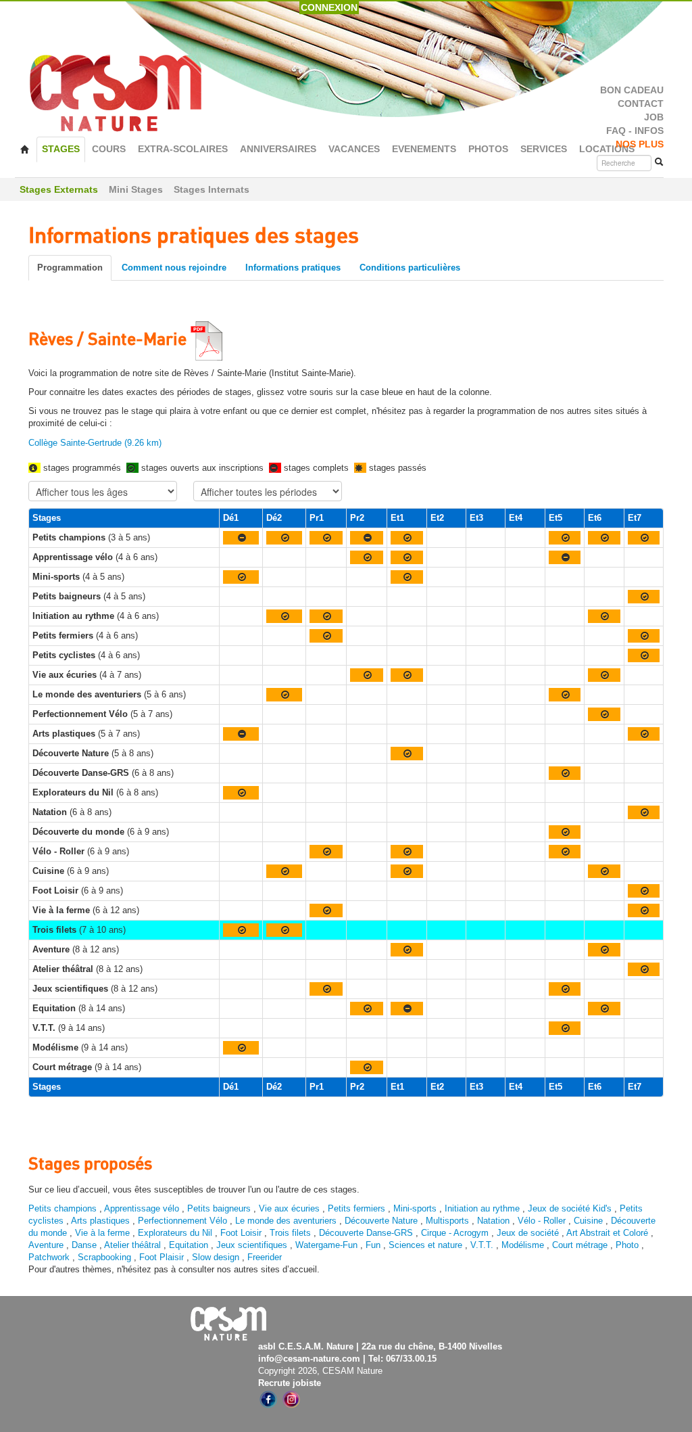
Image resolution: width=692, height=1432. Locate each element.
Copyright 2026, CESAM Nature (320, 1371)
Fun (373, 1245)
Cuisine (590, 1221)
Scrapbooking (104, 1257)
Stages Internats (211, 189)
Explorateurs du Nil (175, 1233)
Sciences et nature (427, 1245)
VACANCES (354, 149)
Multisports (447, 1221)
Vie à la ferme (103, 1233)
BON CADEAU (632, 90)
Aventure (46, 1245)
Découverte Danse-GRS (366, 1233)
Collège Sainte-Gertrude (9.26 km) (95, 443)
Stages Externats (59, 189)
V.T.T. (481, 1245)
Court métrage (580, 1245)
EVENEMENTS (424, 149)
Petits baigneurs (219, 1208)
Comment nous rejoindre (174, 267)
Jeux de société (529, 1233)
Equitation (188, 1245)
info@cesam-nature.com (309, 1359)
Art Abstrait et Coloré (607, 1233)
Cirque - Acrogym (455, 1233)
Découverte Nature (381, 1221)
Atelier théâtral (132, 1245)
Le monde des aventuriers (286, 1221)
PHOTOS (488, 149)
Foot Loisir (241, 1233)
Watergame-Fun (326, 1245)
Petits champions (62, 1208)
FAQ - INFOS (635, 131)
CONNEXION (329, 7)
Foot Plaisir (161, 1257)
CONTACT (641, 104)
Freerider (264, 1257)
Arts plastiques (100, 1221)
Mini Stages (136, 189)
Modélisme (522, 1245)
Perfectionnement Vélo (182, 1221)
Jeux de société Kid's (570, 1208)
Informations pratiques (293, 267)
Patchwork (49, 1257)
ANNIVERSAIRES (278, 149)
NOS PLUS (640, 144)
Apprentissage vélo (141, 1208)
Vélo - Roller (542, 1221)
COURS (109, 149)
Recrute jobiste (289, 1383)
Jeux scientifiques (251, 1245)
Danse (84, 1245)
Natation (493, 1221)
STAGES (61, 149)
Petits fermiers (356, 1208)
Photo (627, 1245)
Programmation (70, 267)
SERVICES (543, 149)
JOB (654, 117)
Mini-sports (415, 1208)
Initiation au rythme (482, 1208)
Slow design (217, 1257)
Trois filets (292, 1233)
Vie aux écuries (289, 1208)
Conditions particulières (410, 267)
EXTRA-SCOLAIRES (183, 149)
